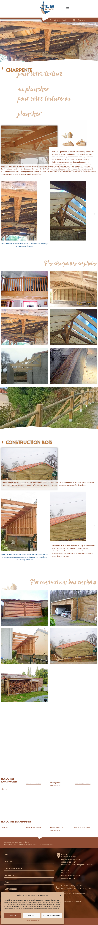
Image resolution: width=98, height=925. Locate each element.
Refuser (31, 915)
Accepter (12, 915)
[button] (60, 895)
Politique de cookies (32, 921)
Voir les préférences (51, 915)
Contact (82, 20)
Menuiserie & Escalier (33, 784)
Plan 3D (4, 789)
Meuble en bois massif (82, 784)
